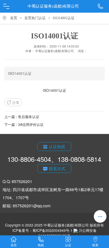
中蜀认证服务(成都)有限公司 (53, 6)
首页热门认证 (35, 18)
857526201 (22, 181)
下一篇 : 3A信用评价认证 (24, 124)
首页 (13, 18)
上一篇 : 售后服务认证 (21, 116)
